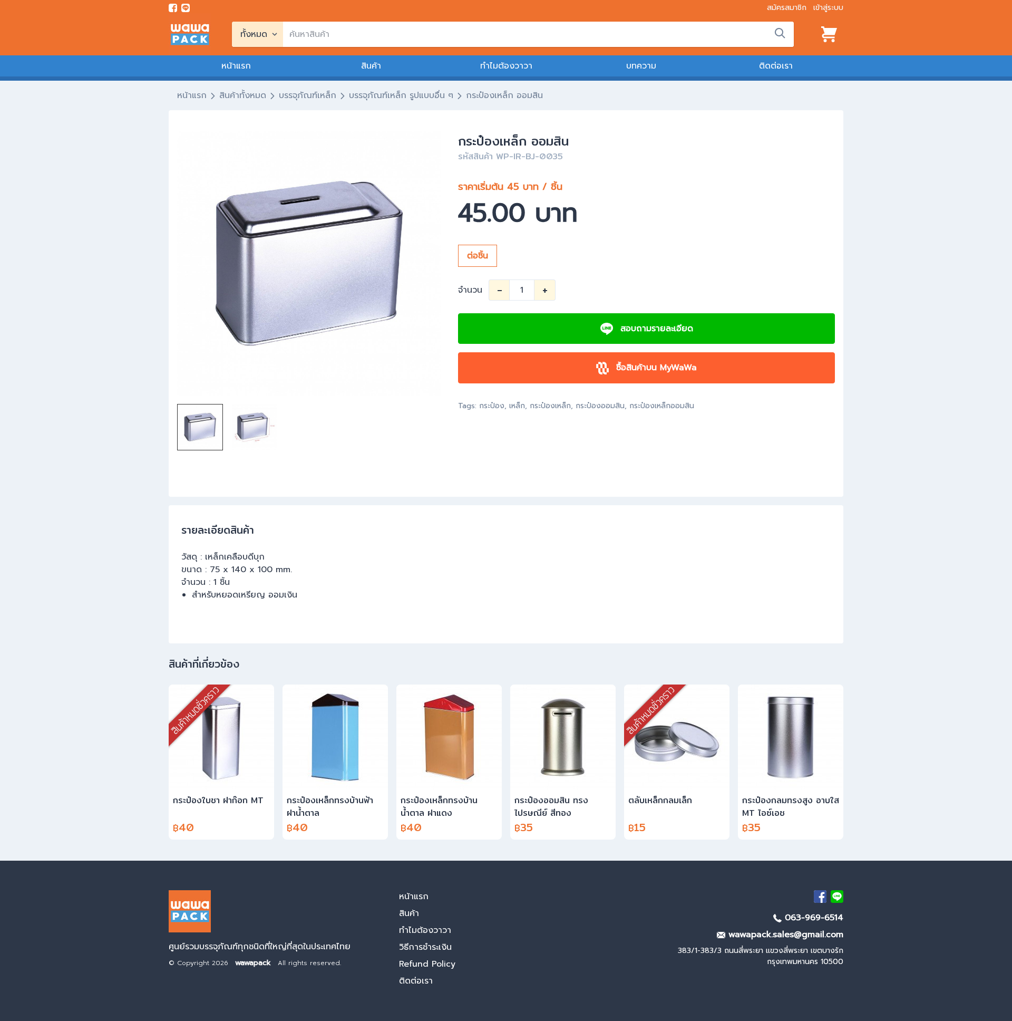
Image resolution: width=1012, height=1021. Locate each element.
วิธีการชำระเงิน (425, 947)
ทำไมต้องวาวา (506, 66)
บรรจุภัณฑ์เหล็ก (307, 95)
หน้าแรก (236, 66)
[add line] (185, 8)
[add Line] (837, 896)
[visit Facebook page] (173, 8)
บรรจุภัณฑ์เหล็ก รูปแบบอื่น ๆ (401, 95)
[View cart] (829, 34)
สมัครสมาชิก (786, 7)
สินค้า (371, 66)
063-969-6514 (812, 917)
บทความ (641, 66)
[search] (780, 33)
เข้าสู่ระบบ (828, 7)
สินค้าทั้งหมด (242, 95)
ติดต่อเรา (776, 66)
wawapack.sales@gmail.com (784, 934)
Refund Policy (427, 964)
